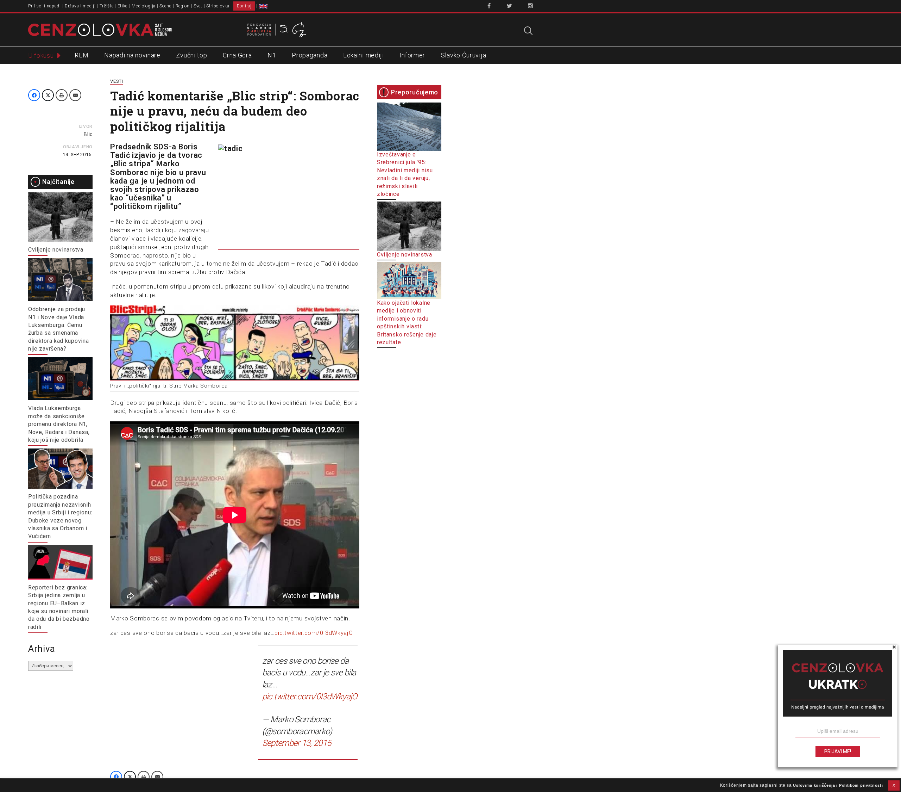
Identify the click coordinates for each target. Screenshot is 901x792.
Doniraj (244, 6)
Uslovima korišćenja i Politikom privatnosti (838, 785)
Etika (123, 6)
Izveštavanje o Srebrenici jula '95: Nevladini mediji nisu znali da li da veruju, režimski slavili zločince (405, 174)
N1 (271, 55)
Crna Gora (237, 55)
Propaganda (309, 55)
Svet (198, 6)
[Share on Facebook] (34, 95)
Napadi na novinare (132, 55)
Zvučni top (191, 55)
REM (81, 55)
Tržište (107, 6)
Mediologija (144, 6)
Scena (165, 6)
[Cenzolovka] (100, 29)
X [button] (894, 785)
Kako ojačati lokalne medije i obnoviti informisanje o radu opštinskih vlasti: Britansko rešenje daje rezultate (406, 322)
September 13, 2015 (296, 743)
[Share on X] (48, 95)
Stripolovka (217, 6)
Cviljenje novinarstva (55, 249)
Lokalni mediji (363, 55)
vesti (116, 81)
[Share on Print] (62, 95)
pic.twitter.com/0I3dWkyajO (314, 632)
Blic (88, 134)
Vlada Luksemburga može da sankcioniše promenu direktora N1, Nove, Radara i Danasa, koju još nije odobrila (58, 424)
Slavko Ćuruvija (463, 55)
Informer (412, 55)
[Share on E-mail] (75, 95)
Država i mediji (80, 6)
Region (183, 6)
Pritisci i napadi (44, 6)
